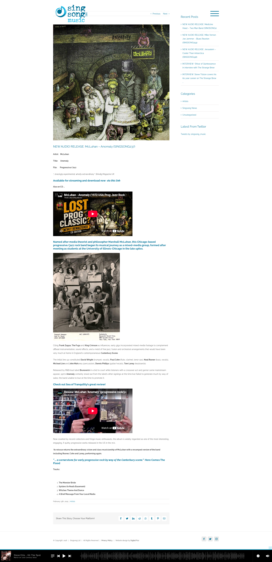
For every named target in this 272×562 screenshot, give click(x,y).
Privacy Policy (106, 540)
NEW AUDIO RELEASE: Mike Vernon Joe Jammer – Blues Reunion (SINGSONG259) (199, 39)
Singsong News (189, 108)
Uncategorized (189, 115)
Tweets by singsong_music (193, 134)
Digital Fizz (134, 540)
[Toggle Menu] (214, 13)
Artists (72, 501)
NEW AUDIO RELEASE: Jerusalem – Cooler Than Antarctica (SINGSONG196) (199, 53)
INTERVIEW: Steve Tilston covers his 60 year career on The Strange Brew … (199, 78)
